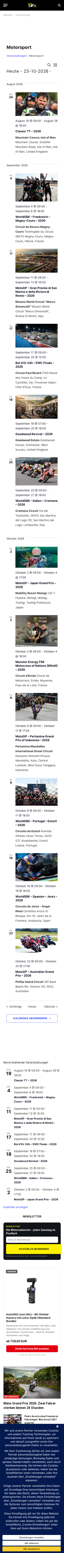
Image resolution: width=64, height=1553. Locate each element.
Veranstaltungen (17, 55)
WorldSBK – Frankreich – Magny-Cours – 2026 (32, 218)
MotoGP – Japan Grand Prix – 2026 (36, 1199)
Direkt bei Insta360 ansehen (32, 1348)
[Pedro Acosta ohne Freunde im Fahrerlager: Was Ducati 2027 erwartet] (12, 1420)
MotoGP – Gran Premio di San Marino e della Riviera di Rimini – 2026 (36, 291)
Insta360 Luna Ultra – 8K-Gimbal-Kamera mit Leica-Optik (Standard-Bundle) (28, 1318)
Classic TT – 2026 (28, 131)
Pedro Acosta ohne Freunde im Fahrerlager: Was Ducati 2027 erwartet (41, 1419)
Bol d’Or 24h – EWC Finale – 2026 (35, 1144)
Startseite (7, 15)
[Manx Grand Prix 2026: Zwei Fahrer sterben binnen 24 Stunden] (32, 1382)
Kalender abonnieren (30, 1018)
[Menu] (5, 5)
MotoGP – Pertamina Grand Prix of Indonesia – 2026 (34, 738)
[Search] (59, 5)
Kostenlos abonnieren (34, 1249)
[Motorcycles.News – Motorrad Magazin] (32, 5)
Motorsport (11, 1397)
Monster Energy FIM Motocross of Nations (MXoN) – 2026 (36, 665)
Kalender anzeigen (15, 1207)
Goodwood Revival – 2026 (34, 434)
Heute (32, 1006)
